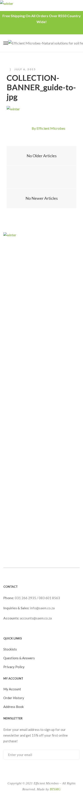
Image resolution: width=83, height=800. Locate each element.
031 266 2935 (26, 598)
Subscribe (72, 754)
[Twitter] (27, 129)
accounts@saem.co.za (36, 618)
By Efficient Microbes (48, 128)
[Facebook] (19, 129)
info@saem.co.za (42, 608)
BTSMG (55, 789)
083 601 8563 (49, 598)
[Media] (41, 177)
